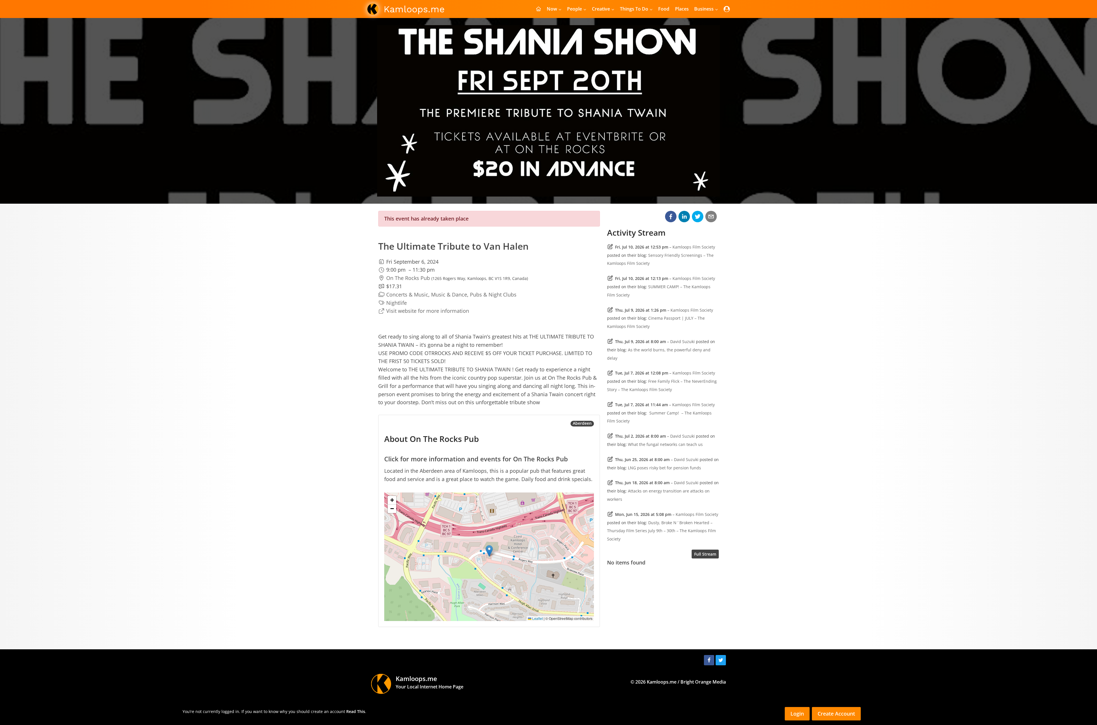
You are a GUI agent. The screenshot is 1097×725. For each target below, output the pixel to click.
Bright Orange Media (703, 682)
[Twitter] (721, 660)
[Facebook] (709, 660)
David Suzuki (682, 341)
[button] (489, 551)
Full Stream (705, 554)
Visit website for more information (427, 310)
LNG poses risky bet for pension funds (664, 467)
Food (663, 9)
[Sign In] (727, 9)
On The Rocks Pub (408, 278)
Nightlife (396, 302)
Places (682, 9)
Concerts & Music (407, 294)
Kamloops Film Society (693, 247)
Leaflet (537, 618)
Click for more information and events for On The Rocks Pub (476, 458)
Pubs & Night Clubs (493, 294)
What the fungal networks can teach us (665, 444)
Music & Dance (449, 294)
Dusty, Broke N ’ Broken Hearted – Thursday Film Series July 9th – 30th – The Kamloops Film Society (661, 531)
